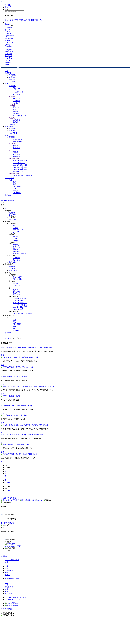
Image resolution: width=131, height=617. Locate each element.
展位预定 (4, 200)
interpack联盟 (9, 178)
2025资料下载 (14, 158)
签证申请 (16, 101)
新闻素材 (12, 137)
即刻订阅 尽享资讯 (7, 523)
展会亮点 (12, 118)
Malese (12, 42)
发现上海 (16, 109)
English (7, 24)
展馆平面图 (16, 20)
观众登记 (16, 98)
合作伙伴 (16, 94)
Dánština (8, 33)
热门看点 (16, 122)
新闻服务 (12, 143)
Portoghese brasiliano (8, 47)
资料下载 (30, 20)
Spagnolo (8, 51)
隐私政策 (4, 556)
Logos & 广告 (18, 139)
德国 (14, 182)
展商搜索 (12, 128)
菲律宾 (15, 191)
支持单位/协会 (18, 92)
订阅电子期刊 (39, 20)
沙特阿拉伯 (17, 193)
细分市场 (8, 338)
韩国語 (9, 54)
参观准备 (12, 96)
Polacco (7, 44)
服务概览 (12, 75)
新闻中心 (8, 135)
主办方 (15, 90)
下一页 (7, 482)
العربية (7, 64)
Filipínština (8, 37)
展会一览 (8, 20)
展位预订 (12, 79)
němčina (7, 40)
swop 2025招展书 (19, 163)
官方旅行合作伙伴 (19, 116)
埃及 (14, 184)
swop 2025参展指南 (20, 167)
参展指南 (12, 77)
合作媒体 (16, 146)
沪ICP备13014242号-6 (12, 599)
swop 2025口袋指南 (20, 169)
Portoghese (8, 50)
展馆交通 (16, 107)
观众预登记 (12, 200)
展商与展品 (9, 126)
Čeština (7, 31)
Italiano (7, 42)
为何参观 (12, 124)
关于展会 (12, 86)
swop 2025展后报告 (20, 165)
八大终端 (16, 120)
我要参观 (8, 83)
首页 (6, 71)
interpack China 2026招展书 (22, 176)
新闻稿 (15, 152)
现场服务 (12, 105)
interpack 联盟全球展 (12, 560)
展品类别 (12, 131)
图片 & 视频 (17, 141)
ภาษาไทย (8, 58)
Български (8, 28)
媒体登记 (16, 148)
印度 (6, 568)
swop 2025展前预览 (20, 161)
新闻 (10, 150)
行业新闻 (16, 154)
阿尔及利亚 (17, 186)
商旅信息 (23, 20)
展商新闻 (16, 156)
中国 (6, 564)
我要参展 (8, 73)
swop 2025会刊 (18, 171)
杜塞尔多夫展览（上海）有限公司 (17, 597)
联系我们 (8, 195)
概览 (10, 180)
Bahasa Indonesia (8, 61)
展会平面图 (13, 133)
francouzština (9, 39)
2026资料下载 (14, 173)
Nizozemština (9, 35)
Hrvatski (7, 29)
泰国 (14, 188)
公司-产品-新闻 (6, 609)
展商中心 (12, 81)
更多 (2, 355)
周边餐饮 (16, 111)
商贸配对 (16, 103)
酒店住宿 (16, 113)
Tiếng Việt (8, 56)
